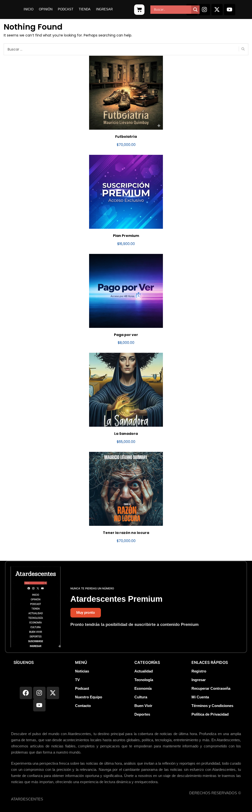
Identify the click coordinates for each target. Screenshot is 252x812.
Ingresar (104, 9)
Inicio (28, 9)
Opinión (45, 9)
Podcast (65, 9)
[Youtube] (229, 9)
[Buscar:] (126, 49)
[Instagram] (204, 9)
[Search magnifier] (195, 9)
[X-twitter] (217, 9)
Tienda (85, 9)
